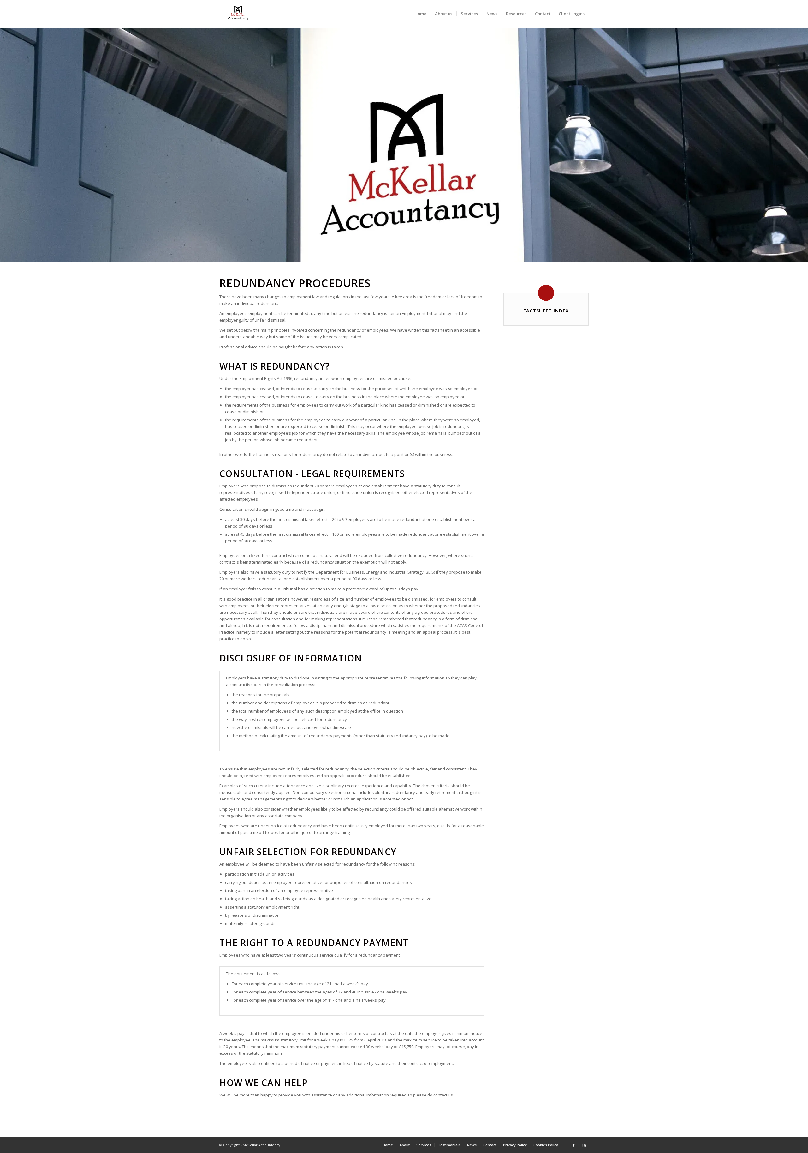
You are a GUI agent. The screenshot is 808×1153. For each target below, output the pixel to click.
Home (420, 13)
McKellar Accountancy (261, 1145)
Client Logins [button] (572, 13)
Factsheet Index (546, 310)
